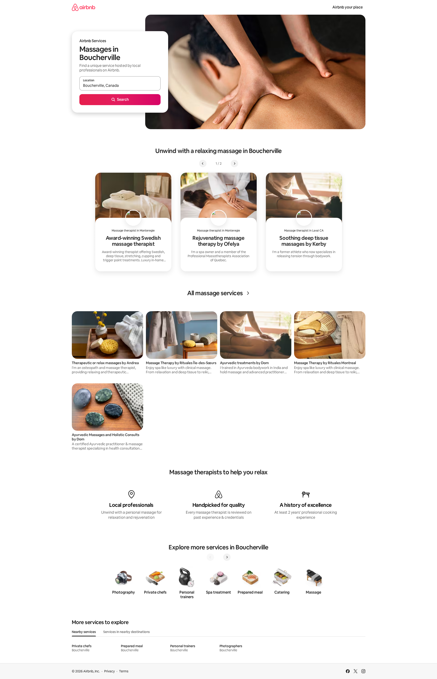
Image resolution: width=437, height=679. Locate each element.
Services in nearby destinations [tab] (126, 632)
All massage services (215, 293)
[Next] (227, 557)
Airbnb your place (347, 7)
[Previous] (210, 557)
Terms (123, 671)
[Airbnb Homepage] (83, 7)
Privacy (109, 671)
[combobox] (120, 85)
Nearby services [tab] (84, 632)
